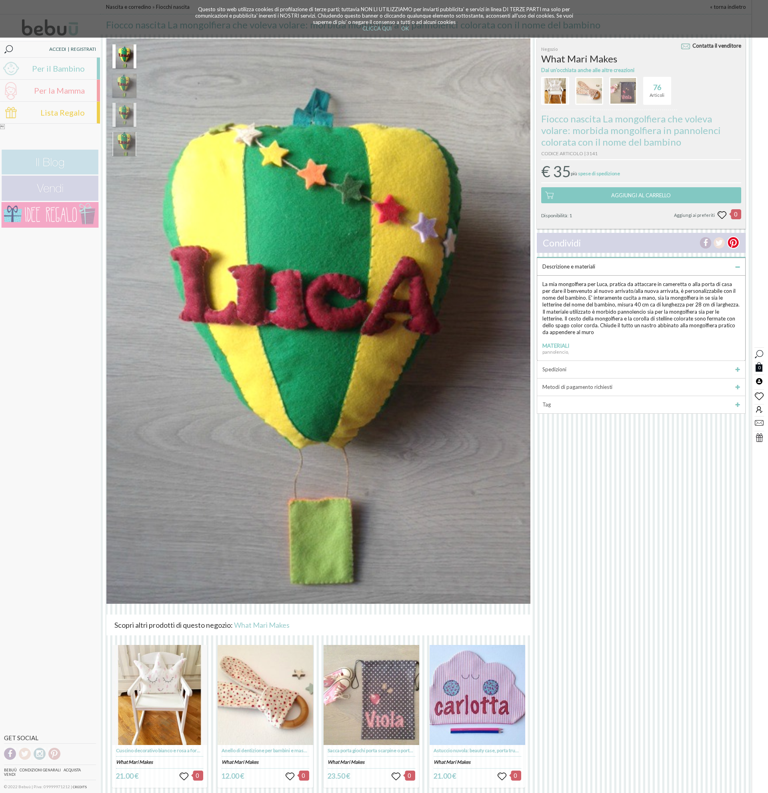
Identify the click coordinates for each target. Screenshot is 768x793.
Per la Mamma (59, 90)
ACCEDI (57, 49)
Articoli (657, 90)
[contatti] (759, 422)
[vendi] (50, 199)
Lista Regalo (62, 112)
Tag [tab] (546, 404)
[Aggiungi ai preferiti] (722, 215)
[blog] (50, 173)
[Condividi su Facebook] (706, 243)
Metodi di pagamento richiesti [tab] (577, 387)
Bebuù (10, 770)
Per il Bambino (58, 68)
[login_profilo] (759, 380)
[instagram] (40, 758)
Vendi (10, 774)
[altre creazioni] (555, 91)
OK (405, 28)
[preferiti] (759, 395)
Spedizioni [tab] (554, 369)
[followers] (759, 409)
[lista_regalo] (759, 437)
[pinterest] (54, 758)
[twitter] (25, 758)
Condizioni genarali (40, 770)
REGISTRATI (83, 49)
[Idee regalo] (50, 226)
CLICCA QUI (377, 28)
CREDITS (80, 787)
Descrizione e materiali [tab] (568, 266)
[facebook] (10, 758)
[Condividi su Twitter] (719, 243)
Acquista (72, 770)
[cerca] (759, 353)
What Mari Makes (262, 625)
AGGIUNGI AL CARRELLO (641, 195)
